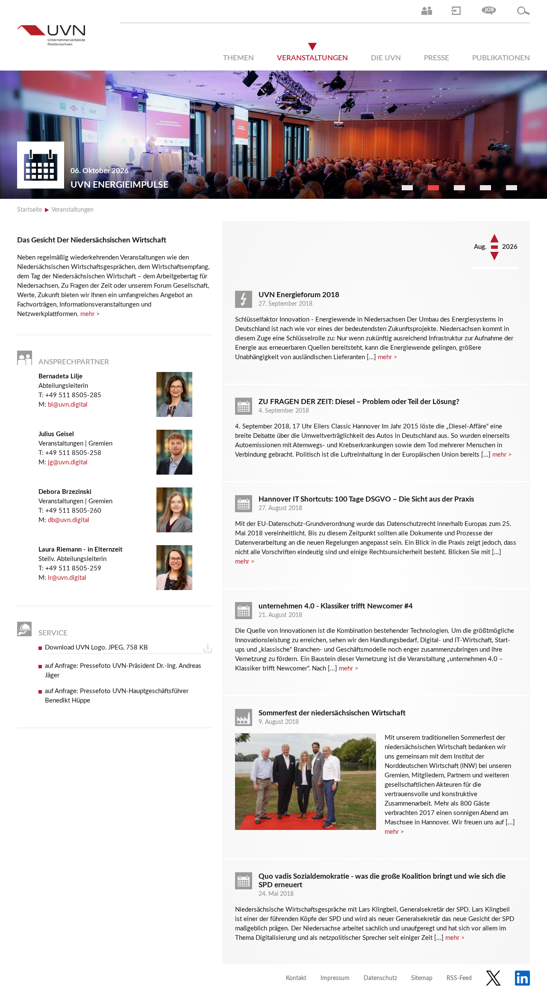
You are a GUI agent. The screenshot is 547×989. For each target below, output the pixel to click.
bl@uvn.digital (68, 405)
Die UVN (386, 58)
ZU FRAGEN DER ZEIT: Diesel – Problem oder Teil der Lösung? (359, 401)
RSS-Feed (459, 978)
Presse (436, 58)
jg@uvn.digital (68, 462)
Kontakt (296, 978)
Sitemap (421, 978)
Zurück (494, 256)
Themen (238, 58)
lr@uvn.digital (67, 578)
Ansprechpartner (426, 10)
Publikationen (501, 58)
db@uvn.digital (68, 520)
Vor (494, 238)
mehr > (90, 314)
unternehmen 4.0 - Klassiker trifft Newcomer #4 (336, 606)
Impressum (335, 978)
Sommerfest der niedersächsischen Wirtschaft (332, 713)
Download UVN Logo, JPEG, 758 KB (96, 647)
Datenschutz (380, 978)
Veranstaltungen (312, 58)
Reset (494, 248)
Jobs (489, 10)
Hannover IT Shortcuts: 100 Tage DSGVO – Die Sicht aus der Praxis (366, 499)
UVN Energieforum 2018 (299, 294)
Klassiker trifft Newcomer (138, 184)
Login (456, 10)
